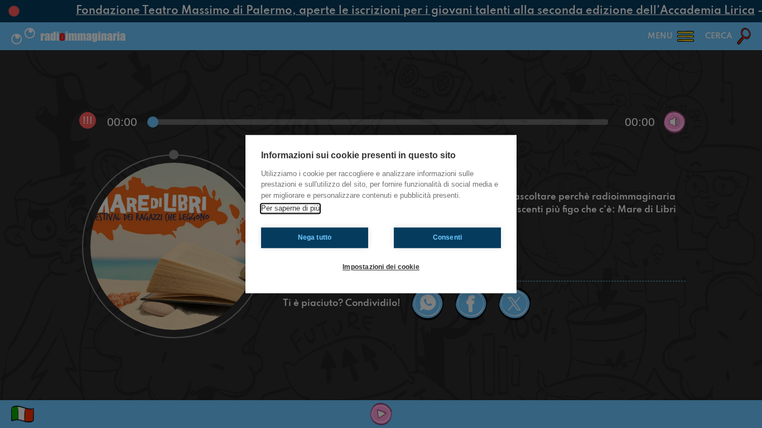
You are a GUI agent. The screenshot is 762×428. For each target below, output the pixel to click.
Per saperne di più (290, 208)
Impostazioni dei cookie (381, 267)
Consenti (447, 237)
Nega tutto (315, 237)
